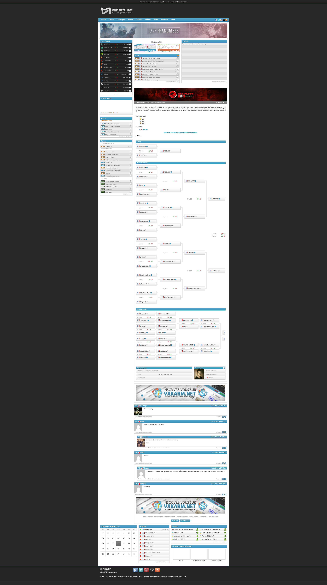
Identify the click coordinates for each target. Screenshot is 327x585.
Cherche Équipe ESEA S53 (112, 176)
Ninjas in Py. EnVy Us (209, 539)
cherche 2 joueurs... (110, 157)
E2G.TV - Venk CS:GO (152, 552)
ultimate (161, 374)
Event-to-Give (168, 261)
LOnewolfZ (143, 284)
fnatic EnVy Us (179, 539)
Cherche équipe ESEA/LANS (113, 170)
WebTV (139, 20)
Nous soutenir (104, 571)
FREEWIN (143, 176)
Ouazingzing (144, 221)
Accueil (103, 20)
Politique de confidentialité (108, 572)
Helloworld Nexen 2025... (112, 154)
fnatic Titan (178, 532)
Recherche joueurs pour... (112, 168)
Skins (156, 20)
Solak (125, 576)
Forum (130, 20)
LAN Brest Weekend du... (112, 160)
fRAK (141, 185)
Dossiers (164, 20)
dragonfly (143, 302)
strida (142, 421)
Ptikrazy (146, 468)
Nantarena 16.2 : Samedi (110, 113)
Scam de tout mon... (110, 184)
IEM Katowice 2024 (199, 560)
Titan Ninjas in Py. (208, 536)
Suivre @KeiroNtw (211, 374)
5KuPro (142, 230)
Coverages (121, 20)
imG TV (147, 559)
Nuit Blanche (144, 194)
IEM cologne (108, 162)
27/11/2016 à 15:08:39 (218, 437)
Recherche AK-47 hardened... (112, 181)
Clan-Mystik (149, 549)
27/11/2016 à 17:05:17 (218, 468)
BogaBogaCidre (145, 275)
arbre (170, 374)
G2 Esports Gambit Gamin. (183, 529)
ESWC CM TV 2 (150, 546)
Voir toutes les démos (219, 542)
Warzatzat (143, 203)
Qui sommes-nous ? (106, 568)
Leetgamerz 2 (149, 543)
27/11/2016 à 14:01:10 (218, 421)
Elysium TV (148, 556)
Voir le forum (126, 194)
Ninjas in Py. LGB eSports (210, 529)
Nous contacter (104, 569)
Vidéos (148, 20)
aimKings (143, 248)
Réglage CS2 (108, 146)
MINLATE (143, 146)
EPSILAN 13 (149, 539)
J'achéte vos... (109, 189)
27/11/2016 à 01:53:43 (218, 406)
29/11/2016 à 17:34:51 (218, 484)
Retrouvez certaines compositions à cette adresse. (181, 132)
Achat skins (108, 192)
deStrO (120, 576)
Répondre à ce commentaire (143, 416)
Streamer (107, 173)
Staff (173, 20)
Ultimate (145, 129)
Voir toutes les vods (125, 136)
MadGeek (143, 212)
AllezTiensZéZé (145, 293)
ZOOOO (142, 155)
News (111, 20)
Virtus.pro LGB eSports (182, 536)
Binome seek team (110, 152)
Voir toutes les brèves (218, 81)
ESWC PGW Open (151, 533)
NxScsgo (143, 406)
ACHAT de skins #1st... (111, 186)
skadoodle (148, 529)
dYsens (142, 257)
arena (166, 374)
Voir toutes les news (172, 81)
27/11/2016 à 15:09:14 (218, 452)
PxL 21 (181, 560)
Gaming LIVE (149, 536)
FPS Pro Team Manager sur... (113, 165)
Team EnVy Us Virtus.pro (210, 532)
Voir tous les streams (161, 562)
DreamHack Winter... (217, 560)
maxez (145, 437)
